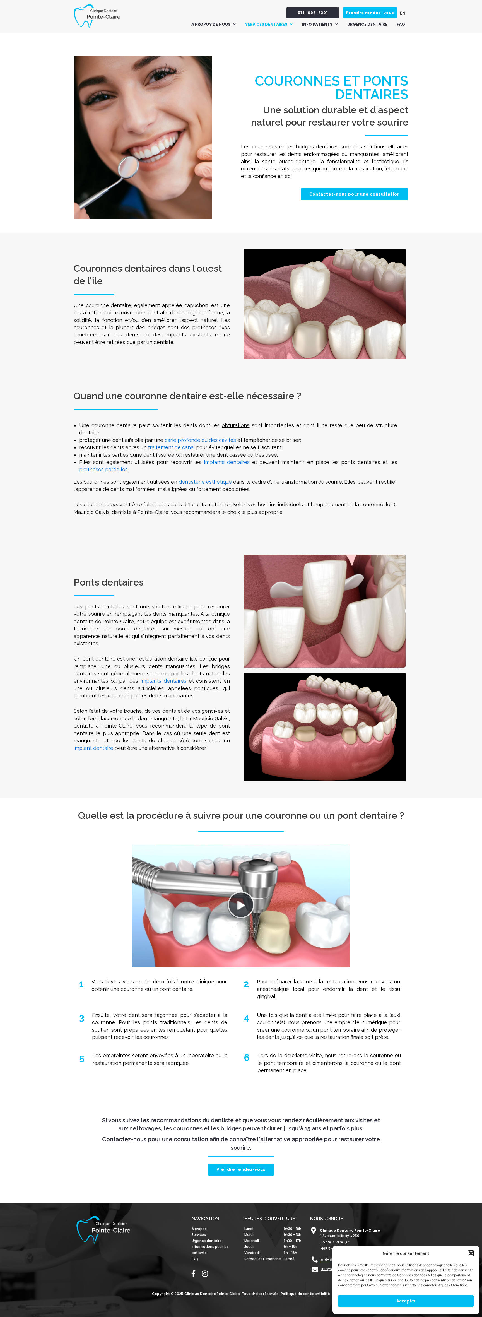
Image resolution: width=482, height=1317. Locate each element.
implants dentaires (227, 462)
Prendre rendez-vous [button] (370, 12)
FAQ (401, 24)
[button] (471, 1253)
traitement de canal (171, 447)
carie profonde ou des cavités (200, 440)
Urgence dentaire (367, 24)
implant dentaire (93, 748)
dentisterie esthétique (205, 482)
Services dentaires (266, 24)
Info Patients (317, 24)
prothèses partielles (103, 469)
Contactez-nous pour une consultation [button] (354, 194)
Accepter (406, 1301)
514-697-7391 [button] (313, 12)
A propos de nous (210, 24)
